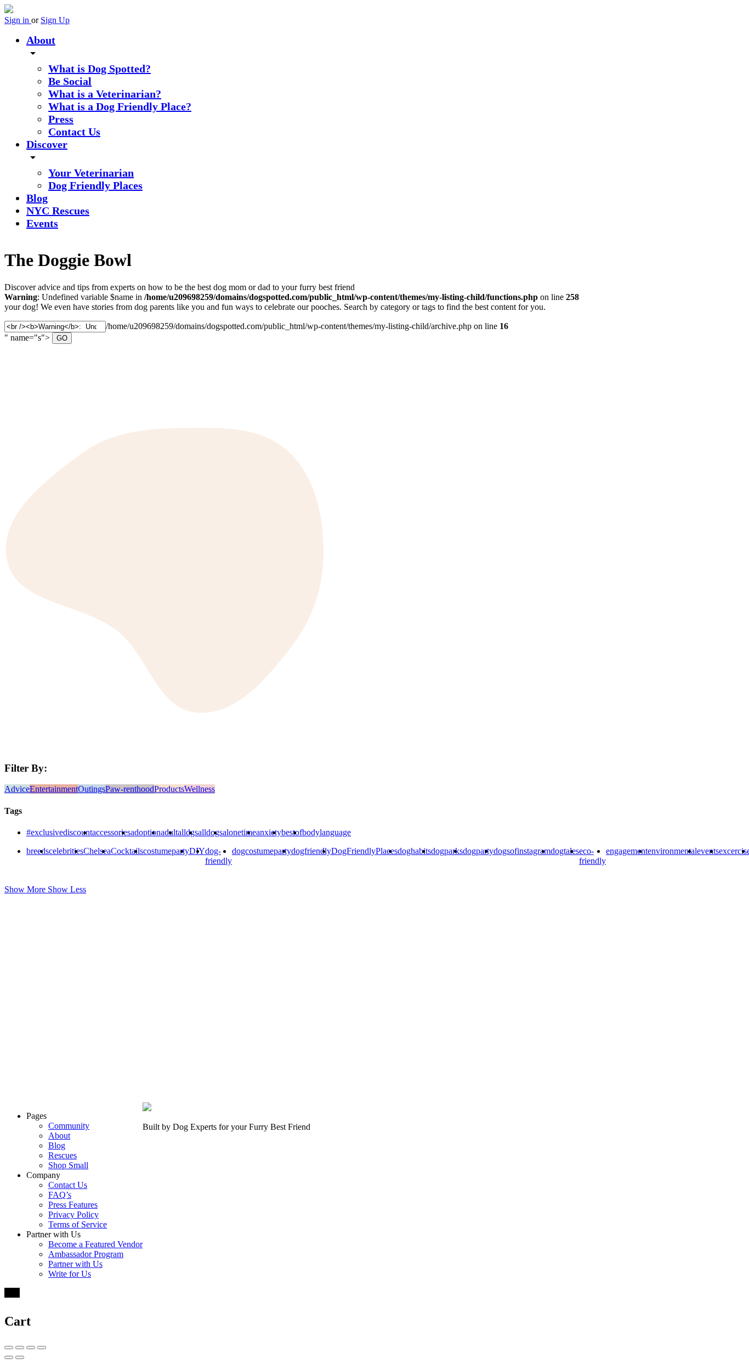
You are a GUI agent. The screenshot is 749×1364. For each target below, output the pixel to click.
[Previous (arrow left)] (8, 1357)
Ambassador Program (85, 1254)
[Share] (19, 1347)
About (40, 40)
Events (42, 223)
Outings (91, 789)
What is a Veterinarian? (104, 94)
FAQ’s (59, 1194)
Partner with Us (75, 1264)
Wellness (199, 789)
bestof (291, 832)
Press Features (73, 1204)
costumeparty (166, 851)
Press (60, 119)
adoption (145, 832)
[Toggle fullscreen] (30, 1347)
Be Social (70, 81)
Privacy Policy (73, 1214)
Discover (46, 144)
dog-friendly (218, 855)
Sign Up (55, 20)
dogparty (478, 851)
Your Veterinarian (91, 173)
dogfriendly (311, 851)
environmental (672, 851)
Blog (37, 198)
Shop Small (68, 1165)
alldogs (210, 832)
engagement (627, 851)
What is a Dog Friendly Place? (119, 106)
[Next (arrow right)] (19, 1357)
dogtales (565, 851)
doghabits (414, 851)
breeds (37, 851)
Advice (17, 789)
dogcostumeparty (261, 851)
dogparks (447, 851)
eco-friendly (592, 855)
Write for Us (69, 1273)
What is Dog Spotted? (99, 69)
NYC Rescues (57, 211)
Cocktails (127, 851)
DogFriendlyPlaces (364, 851)
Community (68, 1125)
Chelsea (97, 851)
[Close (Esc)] (8, 1347)
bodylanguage (326, 832)
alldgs (188, 832)
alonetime (239, 832)
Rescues (62, 1155)
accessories (111, 832)
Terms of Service (77, 1224)
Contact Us (74, 132)
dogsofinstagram (522, 851)
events (708, 851)
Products (169, 789)
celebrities (66, 851)
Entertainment (54, 789)
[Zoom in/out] (41, 1347)
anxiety (268, 832)
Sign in (17, 20)
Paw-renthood (129, 789)
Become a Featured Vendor (95, 1244)
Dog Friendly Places (95, 185)
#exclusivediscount (59, 832)
